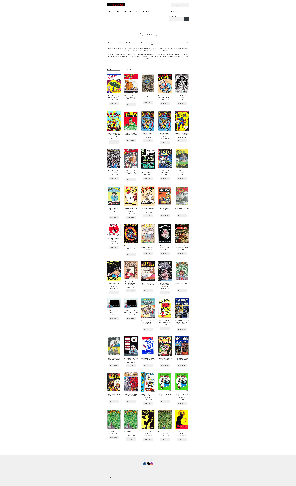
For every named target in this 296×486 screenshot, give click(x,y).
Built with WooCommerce (122, 477)
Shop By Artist (115, 25)
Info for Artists (128, 11)
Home (108, 11)
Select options (113, 103)
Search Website (172, 16)
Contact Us (146, 11)
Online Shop (116, 11)
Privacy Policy (110, 477)
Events (137, 11)
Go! (186, 19)
